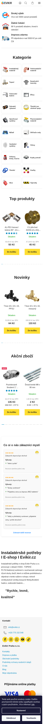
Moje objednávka (9, 673)
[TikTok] (28, 639)
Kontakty (6, 652)
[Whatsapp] (16, 639)
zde (32, 704)
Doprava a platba (9, 655)
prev (2, 221)
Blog (4, 669)
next (41, 221)
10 (37, 424)
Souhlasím (31, 718)
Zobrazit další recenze (22, 533)
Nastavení (21, 711)
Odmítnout (11, 718)
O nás (4, 666)
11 (41, 424)
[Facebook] (5, 639)
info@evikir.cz (14, 627)
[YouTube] (22, 639)
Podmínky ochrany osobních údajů (16, 662)
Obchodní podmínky (10, 659)
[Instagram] (11, 639)
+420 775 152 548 (15, 633)
